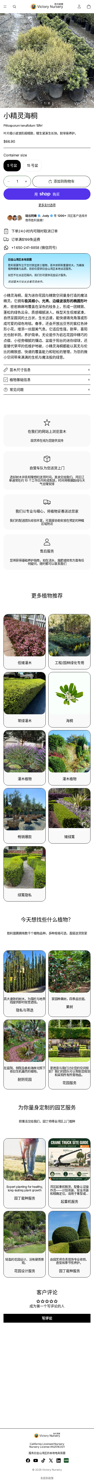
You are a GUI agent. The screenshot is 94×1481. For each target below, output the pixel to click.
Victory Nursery (52, 1469)
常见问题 (17, 389)
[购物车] (89, 6)
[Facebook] (28, 1460)
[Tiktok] (43, 1460)
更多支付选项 (47, 205)
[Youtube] (35, 1460)
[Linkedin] (58, 1460)
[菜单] (5, 7)
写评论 (47, 1318)
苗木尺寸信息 (20, 370)
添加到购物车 (64, 181)
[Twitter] (51, 1460)
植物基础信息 (20, 380)
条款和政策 (47, 1478)
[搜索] (14, 6)
